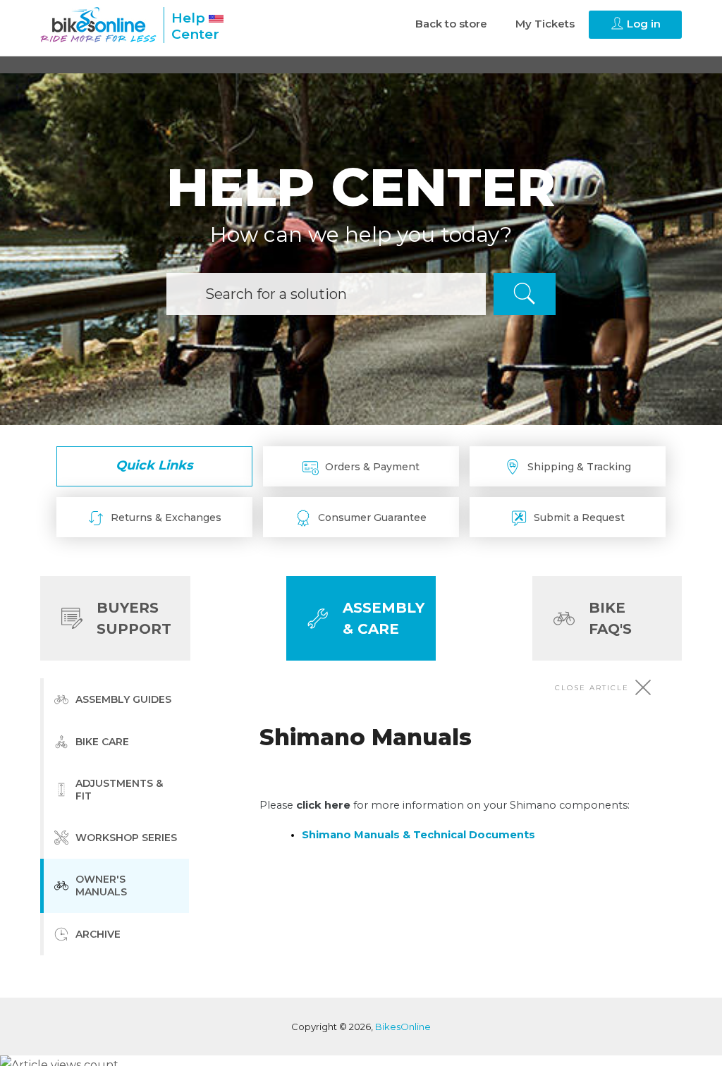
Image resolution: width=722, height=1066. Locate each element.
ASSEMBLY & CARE (383, 618)
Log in (642, 23)
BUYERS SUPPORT (134, 618)
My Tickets (545, 23)
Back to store (451, 23)
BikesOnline (403, 1026)
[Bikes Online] (98, 24)
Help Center (195, 26)
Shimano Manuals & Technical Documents (418, 834)
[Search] (525, 294)
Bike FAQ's (610, 618)
